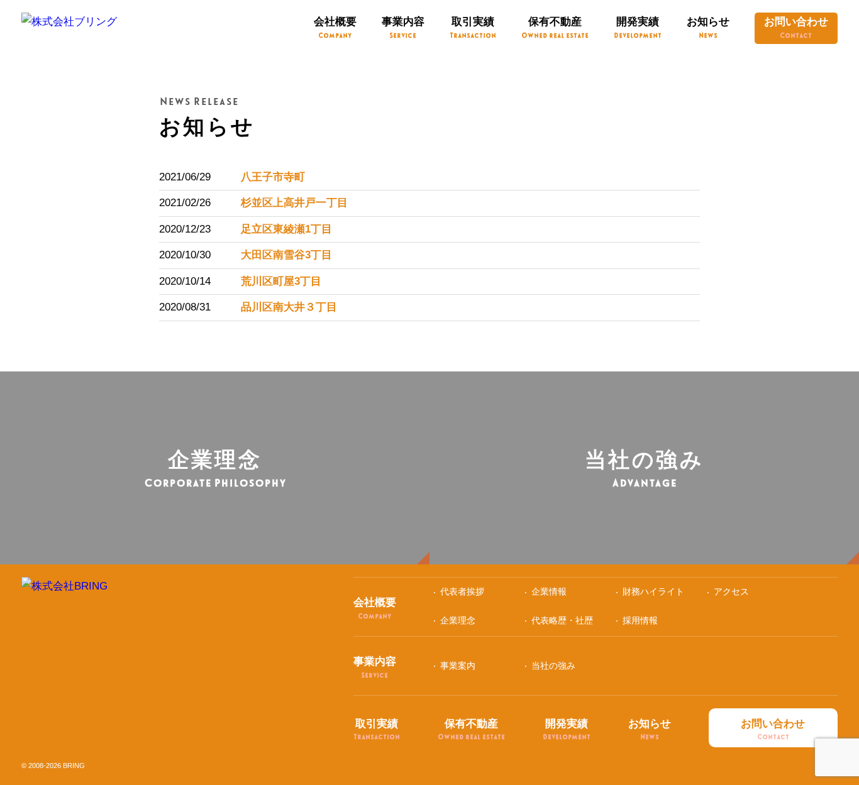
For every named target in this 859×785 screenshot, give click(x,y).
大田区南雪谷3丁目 (286, 255)
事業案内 (457, 666)
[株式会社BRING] (64, 592)
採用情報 (640, 620)
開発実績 (638, 27)
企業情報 (549, 591)
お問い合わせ (796, 27)
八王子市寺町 (273, 177)
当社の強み (553, 666)
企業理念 (457, 620)
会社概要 (335, 27)
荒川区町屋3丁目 (281, 281)
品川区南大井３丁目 (289, 307)
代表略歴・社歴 (562, 620)
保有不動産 (555, 27)
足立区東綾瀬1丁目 (286, 229)
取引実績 (473, 27)
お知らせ (708, 27)
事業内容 (403, 27)
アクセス (731, 591)
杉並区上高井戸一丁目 (294, 203)
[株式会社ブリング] (69, 27)
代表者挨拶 (462, 591)
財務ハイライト (653, 591)
